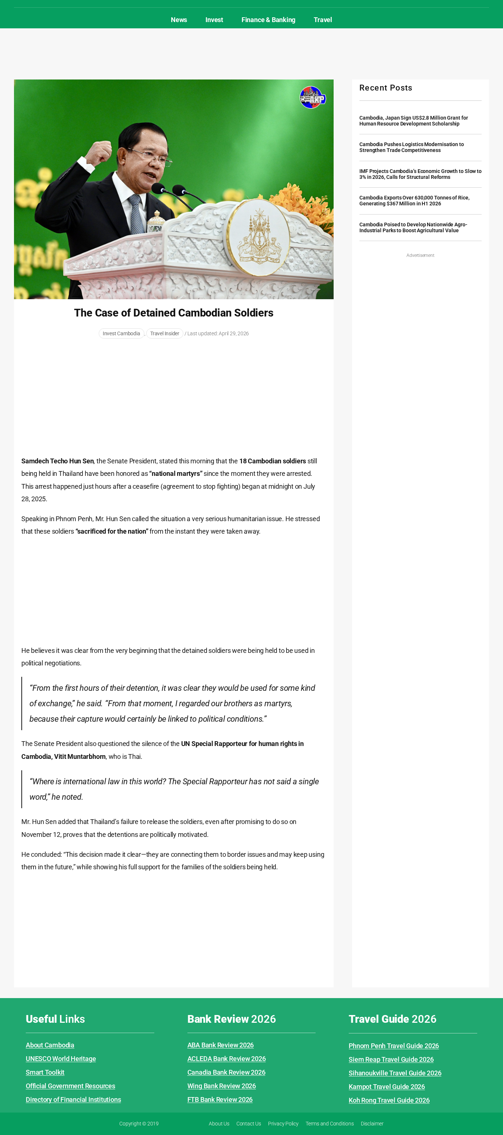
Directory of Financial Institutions (73, 1099)
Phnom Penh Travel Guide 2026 (394, 1046)
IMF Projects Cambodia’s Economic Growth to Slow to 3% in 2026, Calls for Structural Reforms (420, 174)
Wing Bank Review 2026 (221, 1086)
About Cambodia (50, 1045)
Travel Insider (164, 333)
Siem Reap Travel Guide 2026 (391, 1059)
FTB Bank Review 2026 (220, 1099)
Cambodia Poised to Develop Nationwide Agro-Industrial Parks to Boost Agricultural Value (413, 227)
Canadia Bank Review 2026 (226, 1072)
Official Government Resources (70, 1086)
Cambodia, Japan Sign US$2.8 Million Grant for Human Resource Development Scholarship (413, 121)
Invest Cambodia (121, 333)
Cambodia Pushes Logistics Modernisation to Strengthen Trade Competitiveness (411, 147)
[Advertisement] (251, 52)
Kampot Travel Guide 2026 (387, 1086)
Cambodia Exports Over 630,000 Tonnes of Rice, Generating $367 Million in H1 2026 (414, 200)
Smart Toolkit (45, 1072)
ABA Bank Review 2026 (220, 1045)
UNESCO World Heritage (61, 1058)
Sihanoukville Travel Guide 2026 (395, 1073)
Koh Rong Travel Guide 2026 (389, 1100)
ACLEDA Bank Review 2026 (226, 1058)
